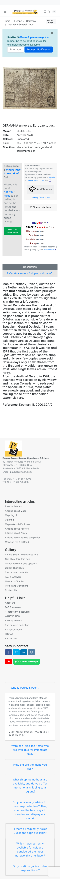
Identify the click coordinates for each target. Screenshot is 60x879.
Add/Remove (44, 189)
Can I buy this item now (17, 559)
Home (7, 21)
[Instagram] (31, 652)
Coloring (9, 519)
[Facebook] (8, 652)
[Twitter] (16, 652)
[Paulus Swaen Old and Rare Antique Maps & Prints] (25, 11)
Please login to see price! (34, 37)
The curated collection (17, 572)
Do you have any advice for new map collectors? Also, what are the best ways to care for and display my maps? (30, 810)
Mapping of (11, 515)
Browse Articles (13, 506)
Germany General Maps (21, 24)
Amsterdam (11, 638)
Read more (49, 249)
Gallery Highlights (14, 568)
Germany (31, 21)
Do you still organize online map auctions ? (30, 868)
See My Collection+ (40, 197)
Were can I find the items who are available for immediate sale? (30, 749)
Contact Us (11, 590)
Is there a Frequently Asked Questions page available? (30, 830)
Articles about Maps (15, 511)
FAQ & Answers (13, 577)
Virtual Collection (14, 629)
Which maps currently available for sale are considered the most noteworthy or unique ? (30, 849)
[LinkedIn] (23, 652)
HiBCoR (9, 634)
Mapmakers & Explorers (17, 524)
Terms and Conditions (16, 585)
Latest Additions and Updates (21, 563)
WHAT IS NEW (12, 616)
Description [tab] (30, 266)
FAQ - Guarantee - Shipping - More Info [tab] (30, 273)
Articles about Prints (16, 533)
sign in (52, 177)
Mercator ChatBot (14, 581)
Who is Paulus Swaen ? (25, 687)
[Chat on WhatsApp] (26, 661)
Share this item (41, 207)
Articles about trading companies (22, 537)
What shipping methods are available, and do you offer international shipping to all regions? (30, 785)
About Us (10, 602)
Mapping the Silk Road (17, 542)
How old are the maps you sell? (30, 766)
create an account (35, 180)
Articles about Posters (17, 528)
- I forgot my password (17, 611)
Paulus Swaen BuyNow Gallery (21, 554)
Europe (18, 21)
